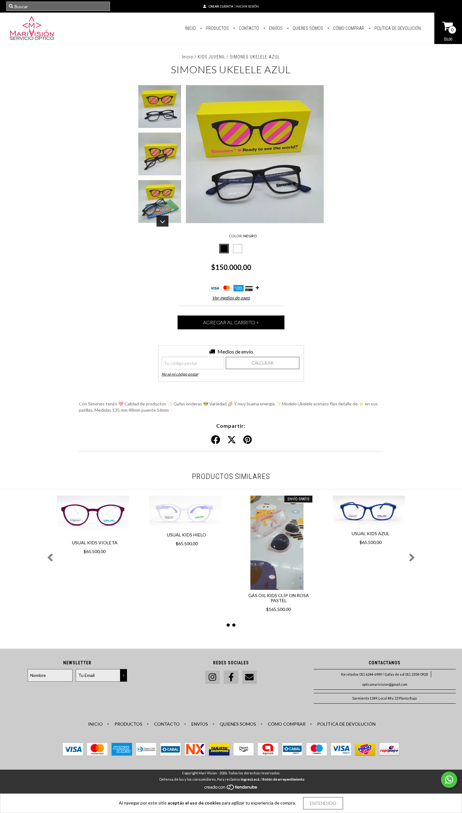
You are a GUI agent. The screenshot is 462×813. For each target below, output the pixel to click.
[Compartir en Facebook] (215, 440)
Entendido (323, 803)
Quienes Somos (307, 28)
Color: (243, 235)
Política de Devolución (397, 28)
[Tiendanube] (231, 789)
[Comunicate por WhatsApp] (449, 780)
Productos (217, 28)
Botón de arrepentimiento (283, 779)
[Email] (249, 677)
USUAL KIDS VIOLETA (95, 542)
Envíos (275, 28)
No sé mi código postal (180, 374)
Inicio (190, 28)
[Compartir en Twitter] (231, 440)
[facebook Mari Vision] (231, 677)
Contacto (248, 28)
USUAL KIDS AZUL (370, 533)
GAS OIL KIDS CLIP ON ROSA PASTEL (278, 598)
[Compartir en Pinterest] (247, 440)
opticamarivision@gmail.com (384, 684)
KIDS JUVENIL (212, 56)
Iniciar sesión (247, 6)
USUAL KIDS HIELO (186, 534)
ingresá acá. (250, 779)
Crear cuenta (220, 6)
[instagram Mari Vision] (212, 677)
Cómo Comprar (348, 28)
